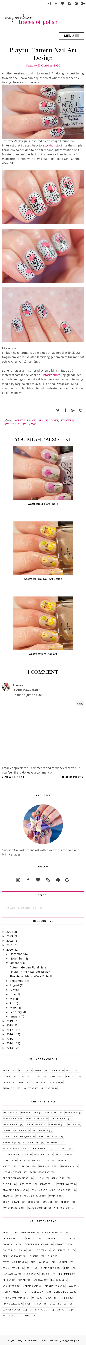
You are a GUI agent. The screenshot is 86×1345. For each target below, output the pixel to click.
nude (37, 1076)
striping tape (11, 1201)
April (13, 1003)
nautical (66, 1166)
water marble (11, 1207)
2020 (9, 949)
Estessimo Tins (12, 1262)
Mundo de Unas (63, 1291)
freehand (11, 424)
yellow (45, 1088)
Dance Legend (11, 1250)
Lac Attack (9, 1285)
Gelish (30, 1268)
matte (6, 1166)
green (6, 1076)
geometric (61, 1148)
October (15, 963)
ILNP (66, 1268)
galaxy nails (39, 1148)
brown (38, 1070)
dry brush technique (16, 1136)
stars (6, 1196)
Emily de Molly (12, 1256)
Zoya (28, 1315)
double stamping (13, 1130)
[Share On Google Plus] (73, 410)
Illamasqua (10, 1274)
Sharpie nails (11, 1118)
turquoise (9, 1088)
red (38, 1082)
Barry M (8, 1232)
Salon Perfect (59, 1303)
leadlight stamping (57, 1160)
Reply (80, 703)
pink (32, 424)
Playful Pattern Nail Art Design (30, 972)
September (17, 981)
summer (48, 1201)
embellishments (47, 1136)
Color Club (10, 1244)
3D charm (8, 1112)
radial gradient (40, 1172)
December (17, 954)
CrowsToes (62, 1244)
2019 (9, 1021)
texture (66, 1201)
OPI (23, 424)
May (12, 998)
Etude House (37, 1262)
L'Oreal (38, 1280)
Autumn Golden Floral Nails (28, 967)
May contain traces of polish (32, 1340)
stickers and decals (28, 1196)
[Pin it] (80, 410)
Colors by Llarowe (37, 1244)
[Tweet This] (58, 410)
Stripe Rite (63, 1309)
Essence (35, 1256)
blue (22, 1070)
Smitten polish (39, 1309)
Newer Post (15, 777)
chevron (54, 1124)
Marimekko (51, 1112)
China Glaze (51, 1238)
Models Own (37, 1291)
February (16, 1012)
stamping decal (12, 1190)
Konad (22, 1280)
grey (23, 1076)
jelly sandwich (28, 1160)
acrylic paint (24, 420)
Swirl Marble (34, 1118)
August (14, 985)
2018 (9, 1025)
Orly (49, 1297)
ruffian (40, 1178)
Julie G (45, 1274)
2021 (9, 945)
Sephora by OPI (12, 1309)
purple (22, 1082)
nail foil (25, 1166)
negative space (12, 1172)
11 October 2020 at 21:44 (26, 689)
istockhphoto (51, 145)
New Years (71, 1112)
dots (54, 420)
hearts (7, 1160)
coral (54, 1070)
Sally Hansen (33, 1303)
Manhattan (52, 1285)
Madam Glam (30, 1285)
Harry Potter (29, 1112)
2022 (9, 940)
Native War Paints (14, 1297)
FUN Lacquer (60, 1262)
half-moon (62, 1154)
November (17, 958)
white (27, 1088)
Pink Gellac (10, 1303)
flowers (67, 420)
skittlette (24, 1184)
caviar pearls (34, 1124)
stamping (63, 1184)
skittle (7, 1184)
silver (53, 1082)
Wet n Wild (10, 1315)
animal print (11, 1124)
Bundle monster (52, 1232)
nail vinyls (46, 1166)
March (14, 1007)
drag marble (40, 1130)
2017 (9, 1030)
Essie (51, 1256)
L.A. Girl (56, 1280)
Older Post (71, 777)
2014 (9, 1043)
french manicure (13, 1148)
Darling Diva (36, 1250)
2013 (9, 1048)
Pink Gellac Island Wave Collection (32, 976)
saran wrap (59, 1178)
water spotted (37, 1207)
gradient (40, 1154)
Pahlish (64, 1297)
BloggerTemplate (70, 1340)
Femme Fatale (11, 1268)
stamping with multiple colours (51, 1190)
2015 (9, 1039)
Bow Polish (28, 1232)
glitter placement (14, 1154)
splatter (45, 1184)
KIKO (5, 1280)
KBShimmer (64, 1274)
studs (31, 1201)
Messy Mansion (12, 1291)
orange (53, 1076)
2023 (9, 936)
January (15, 1016)
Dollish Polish (61, 1250)
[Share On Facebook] (65, 410)
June (13, 994)
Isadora (28, 1274)
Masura (71, 1285)
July (12, 989)
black (42, 420)
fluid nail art (31, 1142)
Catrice (30, 1238)
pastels (70, 1076)
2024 (9, 932)
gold (69, 1070)
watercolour (62, 1207)
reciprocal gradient (16, 1178)
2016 (9, 1034)
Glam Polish (48, 1268)
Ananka (17, 685)
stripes (53, 1196)
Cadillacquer (11, 1238)
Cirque (72, 1238)
